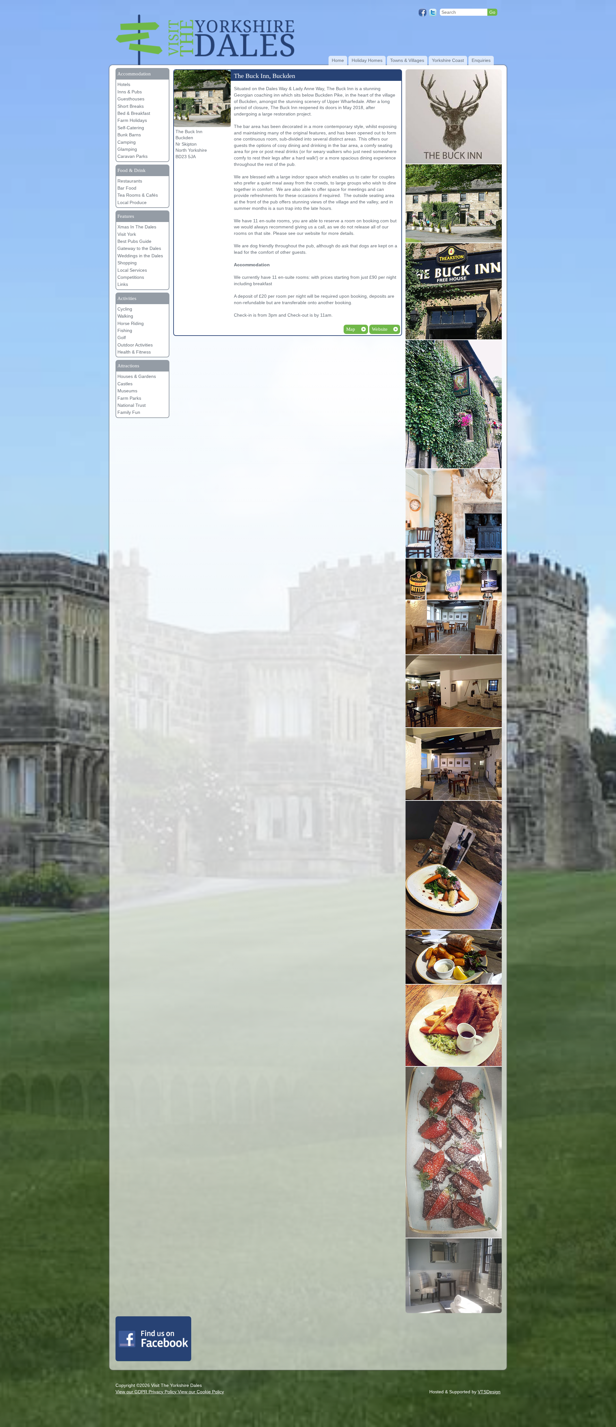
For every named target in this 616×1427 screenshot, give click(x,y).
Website (380, 329)
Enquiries (481, 60)
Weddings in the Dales (140, 255)
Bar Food (126, 188)
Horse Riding (130, 323)
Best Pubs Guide (134, 241)
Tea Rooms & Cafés (137, 195)
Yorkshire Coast (448, 60)
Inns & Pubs (129, 91)
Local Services (132, 270)
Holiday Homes (367, 60)
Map (350, 329)
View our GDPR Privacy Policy (147, 1391)
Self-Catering (130, 127)
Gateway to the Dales (139, 248)
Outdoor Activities (135, 344)
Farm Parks (129, 398)
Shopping (127, 262)
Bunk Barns (129, 134)
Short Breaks (130, 106)
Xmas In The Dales (136, 226)
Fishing (124, 330)
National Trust (131, 405)
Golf (121, 337)
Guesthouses (130, 98)
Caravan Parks (132, 156)
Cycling (124, 309)
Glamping (127, 149)
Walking (125, 316)
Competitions (130, 277)
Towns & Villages (407, 60)
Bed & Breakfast (133, 113)
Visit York (126, 234)
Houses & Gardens (136, 376)
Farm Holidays (132, 120)
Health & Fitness (134, 352)
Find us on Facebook (153, 1338)
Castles (125, 383)
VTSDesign (489, 1391)
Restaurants (129, 181)
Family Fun (128, 412)
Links (122, 284)
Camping (126, 142)
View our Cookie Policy (201, 1391)
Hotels (123, 84)
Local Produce (132, 202)
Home (338, 60)
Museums (127, 390)
